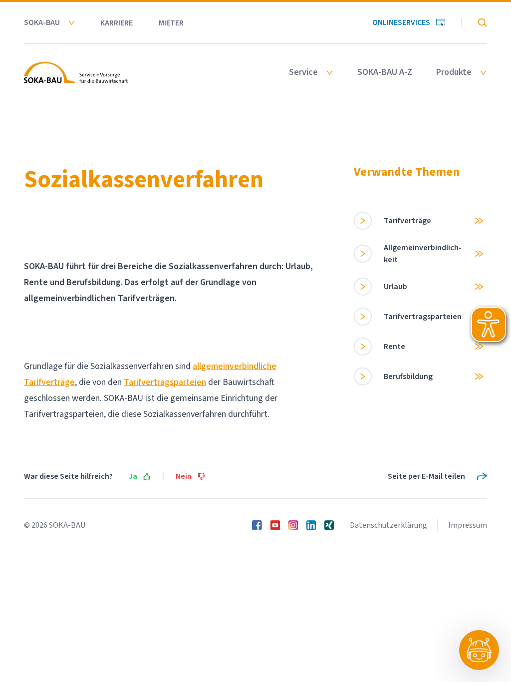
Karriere (116, 22)
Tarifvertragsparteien (165, 382)
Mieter (171, 22)
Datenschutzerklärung (388, 525)
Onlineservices (401, 22)
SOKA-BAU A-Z (384, 72)
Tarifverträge (49, 382)
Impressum (467, 525)
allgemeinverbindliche (234, 366)
